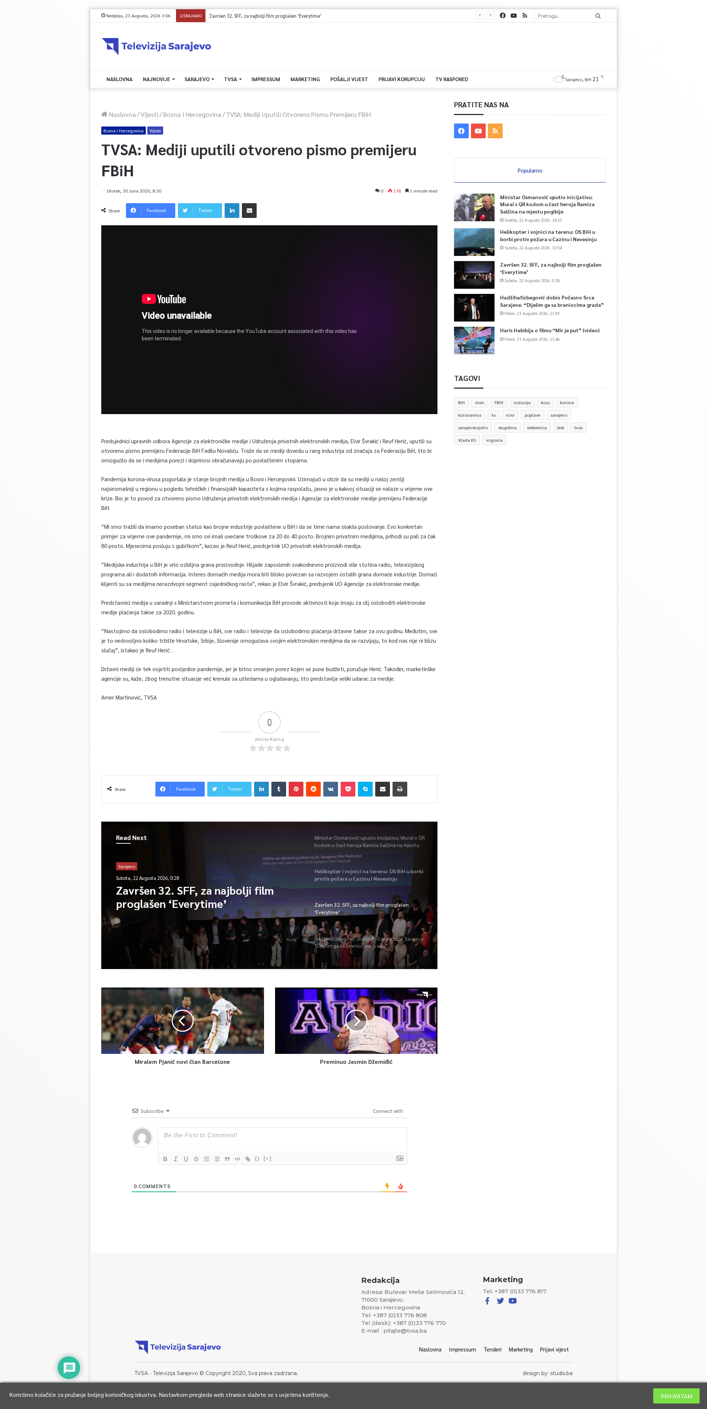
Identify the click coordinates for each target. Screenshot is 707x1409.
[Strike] (196, 1159)
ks (494, 415)
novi (510, 415)
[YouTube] (513, 15)
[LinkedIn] (232, 210)
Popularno (530, 170)
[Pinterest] (296, 789)
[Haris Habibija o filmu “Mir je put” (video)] (474, 340)
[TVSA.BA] (156, 46)
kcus (545, 402)
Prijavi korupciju (402, 79)
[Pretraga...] (598, 15)
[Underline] (186, 1159)
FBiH (499, 402)
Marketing (305, 79)
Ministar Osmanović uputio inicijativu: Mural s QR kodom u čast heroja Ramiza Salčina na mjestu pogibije (547, 204)
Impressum (266, 79)
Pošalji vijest (349, 79)
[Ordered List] (206, 1159)
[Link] (248, 1159)
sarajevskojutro (473, 427)
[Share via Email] (249, 210)
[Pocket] (348, 789)
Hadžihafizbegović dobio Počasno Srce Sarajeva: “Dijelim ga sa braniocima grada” (294, 16)
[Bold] (165, 1159)
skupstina (507, 427)
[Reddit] (313, 789)
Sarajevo (197, 79)
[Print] (400, 789)
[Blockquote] (227, 1159)
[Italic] (175, 1159)
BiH (461, 402)
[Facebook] (502, 15)
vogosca (494, 440)
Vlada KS (467, 440)
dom (479, 402)
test (560, 427)
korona (567, 402)
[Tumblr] (278, 789)
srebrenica (537, 427)
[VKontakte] (330, 789)
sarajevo (559, 415)
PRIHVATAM (676, 1396)
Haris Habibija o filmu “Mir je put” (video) (549, 330)
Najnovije (156, 79)
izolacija (522, 402)
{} (257, 1158)
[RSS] (524, 15)
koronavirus (469, 415)
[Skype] (365, 789)
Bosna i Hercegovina (192, 114)
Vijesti (149, 114)
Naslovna (119, 79)
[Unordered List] (217, 1159)
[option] (269, 895)
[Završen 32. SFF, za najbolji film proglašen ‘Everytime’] (474, 275)
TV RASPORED (451, 79)
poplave (532, 415)
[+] (268, 1158)
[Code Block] (237, 1159)
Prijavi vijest (554, 1349)
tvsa (578, 427)
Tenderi (492, 1349)
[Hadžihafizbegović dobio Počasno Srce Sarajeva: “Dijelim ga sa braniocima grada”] (474, 308)
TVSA (230, 79)
